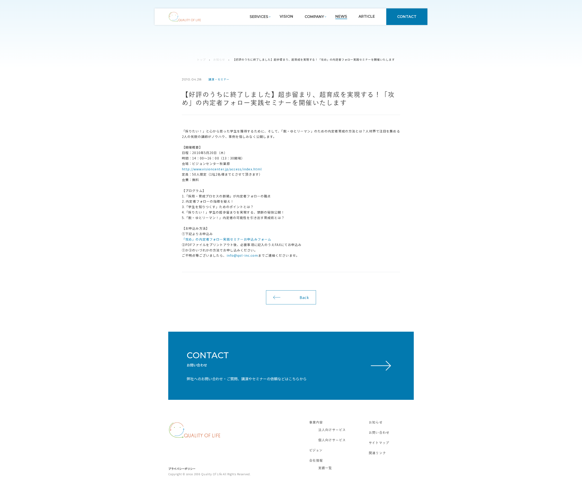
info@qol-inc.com (242, 255)
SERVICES (259, 17)
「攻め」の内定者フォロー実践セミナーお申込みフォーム (226, 239)
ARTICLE (367, 16)
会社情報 (316, 460)
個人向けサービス (332, 440)
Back (304, 297)
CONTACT (406, 17)
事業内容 (316, 422)
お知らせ (219, 59)
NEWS (341, 16)
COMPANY (314, 17)
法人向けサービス (332, 429)
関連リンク (377, 453)
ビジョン (316, 450)
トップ (201, 59)
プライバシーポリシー (182, 468)
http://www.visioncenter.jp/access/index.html (222, 169)
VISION (286, 16)
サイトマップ (379, 442)
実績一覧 (325, 468)
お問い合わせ (379, 432)
